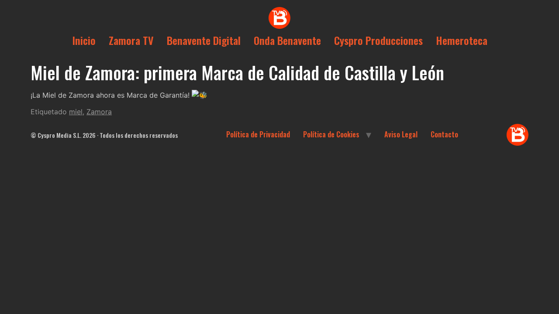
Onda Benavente (287, 40)
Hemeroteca (461, 40)
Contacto (444, 134)
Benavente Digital (204, 40)
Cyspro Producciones (378, 40)
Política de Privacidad (258, 134)
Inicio (84, 40)
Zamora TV (131, 40)
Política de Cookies (331, 134)
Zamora (99, 111)
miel (76, 111)
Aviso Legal (401, 134)
